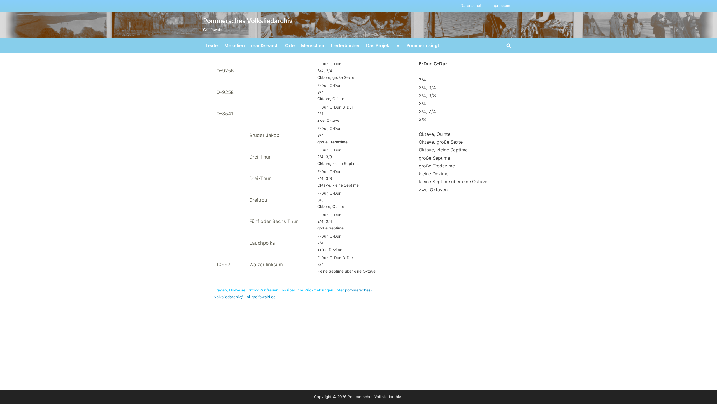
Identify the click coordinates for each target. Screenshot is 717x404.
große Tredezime (437, 166)
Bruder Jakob (264, 135)
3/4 (422, 103)
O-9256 (225, 71)
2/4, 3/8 (427, 95)
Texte (211, 45)
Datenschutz (471, 5)
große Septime (434, 158)
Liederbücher (345, 45)
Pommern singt (422, 45)
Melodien (234, 45)
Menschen (312, 45)
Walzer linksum (266, 264)
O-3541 (224, 113)
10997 (223, 264)
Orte (290, 45)
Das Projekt (378, 45)
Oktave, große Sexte (441, 142)
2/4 (422, 79)
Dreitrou (258, 200)
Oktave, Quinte (434, 134)
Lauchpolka (262, 243)
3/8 (422, 119)
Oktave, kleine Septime (443, 150)
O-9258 (225, 92)
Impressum (500, 5)
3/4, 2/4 (427, 111)
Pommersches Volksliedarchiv (248, 21)
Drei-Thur (260, 157)
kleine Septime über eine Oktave (453, 181)
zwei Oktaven (433, 189)
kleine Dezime (433, 173)
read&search (265, 45)
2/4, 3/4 (427, 87)
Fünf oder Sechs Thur (273, 221)
